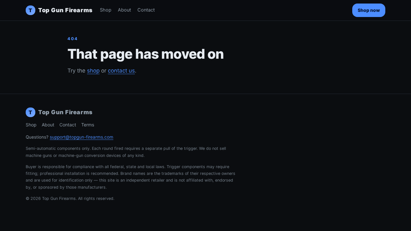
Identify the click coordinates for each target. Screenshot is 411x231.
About (124, 10)
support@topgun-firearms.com (81, 137)
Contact (146, 10)
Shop (105, 10)
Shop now (369, 10)
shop (93, 70)
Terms (87, 124)
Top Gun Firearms (60, 10)
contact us (121, 70)
